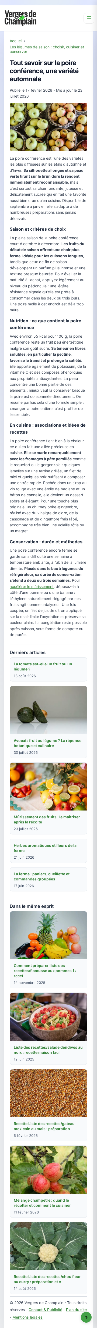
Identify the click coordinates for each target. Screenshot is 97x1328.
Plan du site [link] (76, 1309)
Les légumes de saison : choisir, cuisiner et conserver (47, 49)
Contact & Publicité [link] (45, 1309)
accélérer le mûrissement (32, 586)
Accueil (16, 40)
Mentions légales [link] (27, 1317)
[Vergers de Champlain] (20, 18)
